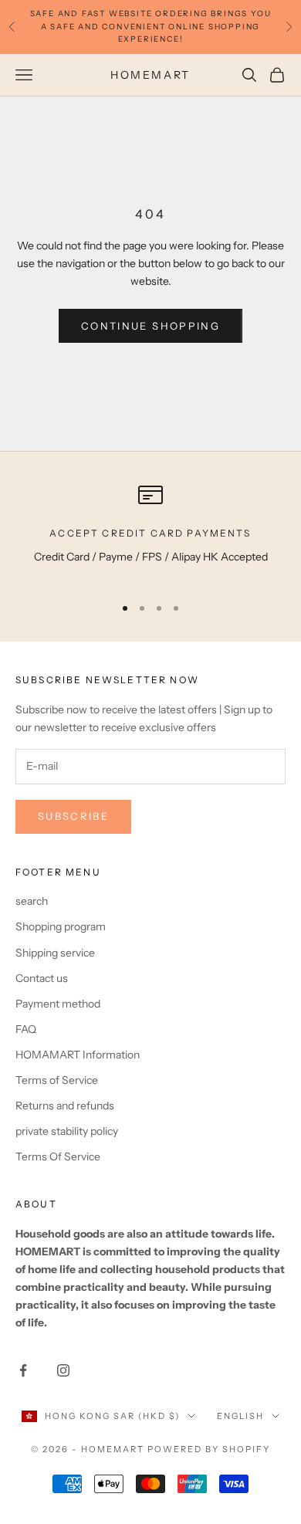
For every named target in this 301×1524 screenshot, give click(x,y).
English (240, 1416)
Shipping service (55, 953)
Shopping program (60, 926)
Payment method (57, 1004)
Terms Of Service (57, 1156)
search (31, 901)
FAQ (25, 1029)
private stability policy (66, 1131)
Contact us (41, 978)
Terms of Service (56, 1080)
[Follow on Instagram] (63, 1370)
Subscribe (73, 816)
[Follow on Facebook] (23, 1370)
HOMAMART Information (77, 1055)
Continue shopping (150, 326)
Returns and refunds (64, 1106)
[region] (150, 532)
